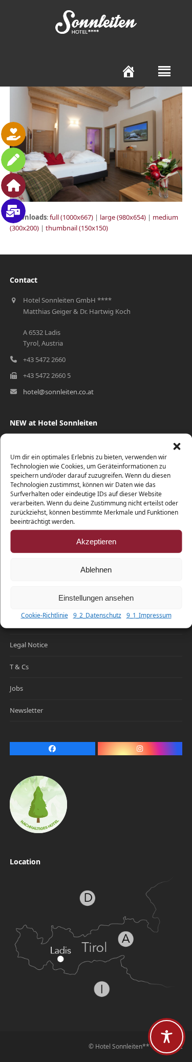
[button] (177, 446)
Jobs (16, 688)
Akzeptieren (96, 541)
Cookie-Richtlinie (44, 615)
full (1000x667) (71, 217)
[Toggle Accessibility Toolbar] (166, 1036)
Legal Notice (29, 644)
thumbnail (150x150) (77, 227)
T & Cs (19, 666)
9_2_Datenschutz (97, 615)
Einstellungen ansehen (96, 597)
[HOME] (123, 71)
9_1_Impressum (149, 615)
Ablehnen (96, 569)
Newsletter (26, 710)
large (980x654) (123, 217)
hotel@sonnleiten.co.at (58, 391)
